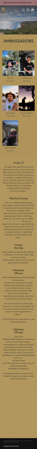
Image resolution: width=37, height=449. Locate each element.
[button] (28, 10)
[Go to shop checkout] (32, 10)
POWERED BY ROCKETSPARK (11, 446)
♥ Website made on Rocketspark (18, 441)
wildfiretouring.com (13, 221)
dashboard (17, 441)
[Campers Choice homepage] (11, 10)
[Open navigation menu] (23, 10)
